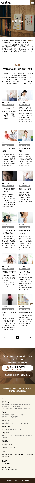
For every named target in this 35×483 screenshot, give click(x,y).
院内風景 (15, 417)
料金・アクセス (7, 426)
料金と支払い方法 (7, 429)
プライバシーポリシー (9, 447)
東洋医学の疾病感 (16, 404)
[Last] (30, 337)
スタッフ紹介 (6, 420)
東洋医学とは (6, 404)
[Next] (25, 337)
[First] (5, 337)
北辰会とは (5, 435)
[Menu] (32, 2)
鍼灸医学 (7, 406)
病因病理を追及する (7, 408)
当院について (6, 412)
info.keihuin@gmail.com (9, 469)
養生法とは (28, 408)
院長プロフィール (13, 423)
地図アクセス (17, 429)
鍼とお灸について (7, 417)
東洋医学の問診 (15, 406)
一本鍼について (24, 415)
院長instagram (24, 423)
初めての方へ (6, 402)
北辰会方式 (5, 433)
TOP (3, 399)
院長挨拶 (4, 423)
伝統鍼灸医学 (6, 415)
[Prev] (9, 337)
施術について (14, 415)
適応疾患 (5, 441)
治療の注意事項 (19, 408)
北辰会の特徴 (13, 435)
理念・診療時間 (7, 444)
